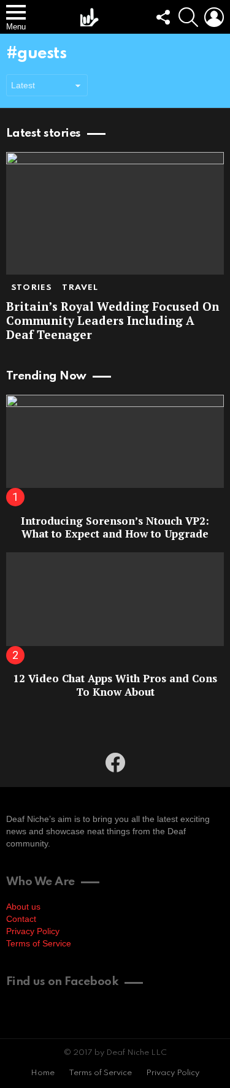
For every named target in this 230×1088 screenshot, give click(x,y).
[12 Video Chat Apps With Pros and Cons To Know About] (115, 598)
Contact (21, 919)
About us (23, 906)
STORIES (31, 288)
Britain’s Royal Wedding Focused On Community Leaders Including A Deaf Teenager (112, 320)
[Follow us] (162, 17)
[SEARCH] (188, 17)
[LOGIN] (214, 17)
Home (43, 1073)
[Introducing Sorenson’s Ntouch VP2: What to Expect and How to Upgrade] (115, 441)
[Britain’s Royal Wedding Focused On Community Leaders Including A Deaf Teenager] (115, 213)
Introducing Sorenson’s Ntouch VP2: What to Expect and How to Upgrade (115, 527)
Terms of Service (38, 943)
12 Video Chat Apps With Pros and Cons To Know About (115, 684)
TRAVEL (80, 288)
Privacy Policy (32, 931)
